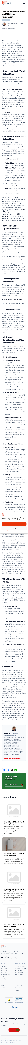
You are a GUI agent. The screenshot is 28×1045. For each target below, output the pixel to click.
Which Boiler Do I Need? (5, 975)
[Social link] (2, 957)
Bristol (2, 989)
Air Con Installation (20, 966)
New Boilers (4, 966)
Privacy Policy (17, 530)
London (2, 991)
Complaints (12, 1042)
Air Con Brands (19, 974)
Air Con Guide (19, 972)
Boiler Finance (4, 968)
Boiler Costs (4, 972)
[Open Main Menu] (24, 3)
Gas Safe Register (9, 1002)
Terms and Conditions (15, 1040)
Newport (3, 987)
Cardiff (2, 985)
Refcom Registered (19, 1002)
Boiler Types (4, 970)
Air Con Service (19, 970)
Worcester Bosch (14, 1009)
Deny (14, 528)
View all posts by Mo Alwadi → (12, 758)
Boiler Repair (4, 978)
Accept (14, 524)
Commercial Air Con (20, 968)
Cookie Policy (10, 530)
